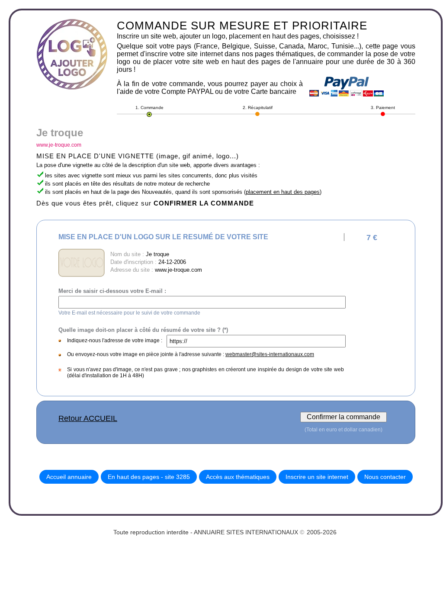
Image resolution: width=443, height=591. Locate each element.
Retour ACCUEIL (87, 418)
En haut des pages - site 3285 (149, 476)
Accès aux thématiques (238, 476)
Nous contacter (385, 476)
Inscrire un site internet (317, 476)
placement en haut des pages (283, 192)
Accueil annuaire (69, 476)
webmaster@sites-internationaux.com (269, 354)
